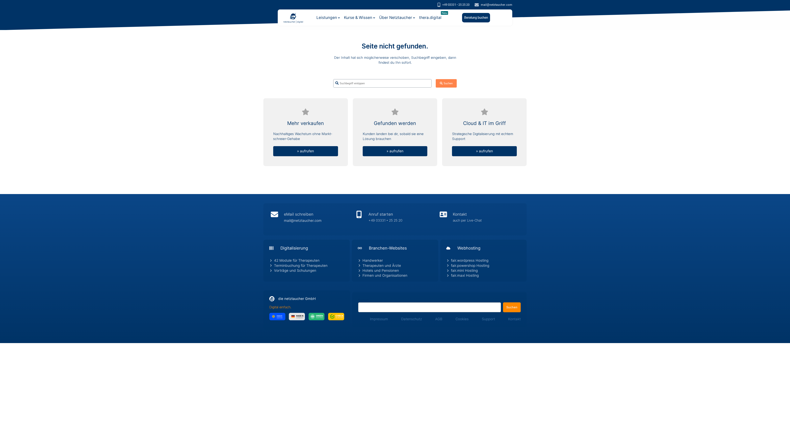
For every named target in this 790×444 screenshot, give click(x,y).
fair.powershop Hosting (470, 266)
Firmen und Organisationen (384, 275)
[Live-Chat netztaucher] (479, 219)
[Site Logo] (293, 16)
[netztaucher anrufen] (395, 219)
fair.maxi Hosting (465, 275)
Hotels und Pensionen (380, 270)
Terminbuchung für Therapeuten (301, 266)
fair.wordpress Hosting (469, 260)
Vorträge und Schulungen (295, 270)
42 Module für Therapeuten (296, 260)
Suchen (363, 300)
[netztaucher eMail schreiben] (310, 219)
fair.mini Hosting (464, 270)
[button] (476, 17)
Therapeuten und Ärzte (381, 266)
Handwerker (372, 260)
